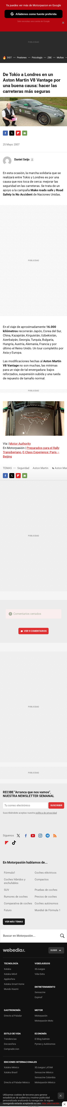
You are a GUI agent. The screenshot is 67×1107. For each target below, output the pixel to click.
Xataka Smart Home (14, 984)
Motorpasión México (45, 1082)
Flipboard (18, 133)
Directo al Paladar (13, 1015)
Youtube (33, 835)
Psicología (37, 57)
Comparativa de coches (18, 903)
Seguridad (23, 468)
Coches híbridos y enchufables (14, 881)
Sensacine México (44, 1072)
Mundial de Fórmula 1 (47, 910)
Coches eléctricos (45, 872)
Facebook (5, 133)
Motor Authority (20, 443)
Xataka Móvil (10, 974)
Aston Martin (40, 468)
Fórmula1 (9, 872)
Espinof (38, 997)
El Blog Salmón (42, 1039)
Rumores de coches (16, 896)
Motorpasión (41, 1015)
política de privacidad (46, 813)
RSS (55, 835)
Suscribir (56, 805)
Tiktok (14, 842)
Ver (35, 631)
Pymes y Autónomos (45, 1044)
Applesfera (9, 979)
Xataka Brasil (10, 1072)
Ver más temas (14, 921)
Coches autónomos (46, 903)
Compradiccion (11, 1049)
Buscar (62, 936)
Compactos (42, 879)
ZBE (50, 57)
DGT (9, 57)
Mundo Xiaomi (11, 989)
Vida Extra (40, 974)
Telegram (47, 835)
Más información (50, 1103)
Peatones (22, 57)
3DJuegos (40, 969)
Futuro (8, 910)
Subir (53, 950)
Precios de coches (46, 896)
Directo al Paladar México (17, 1082)
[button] (23, 159)
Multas (60, 57)
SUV (6, 889)
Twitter (11, 133)
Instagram (40, 835)
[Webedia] (14, 952)
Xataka (7, 969)
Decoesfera (10, 1044)
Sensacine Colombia (45, 1077)
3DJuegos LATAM (44, 1067)
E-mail (24, 133)
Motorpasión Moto (44, 1020)
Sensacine (40, 992)
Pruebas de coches (46, 889)
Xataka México (11, 1067)
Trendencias (10, 1039)
